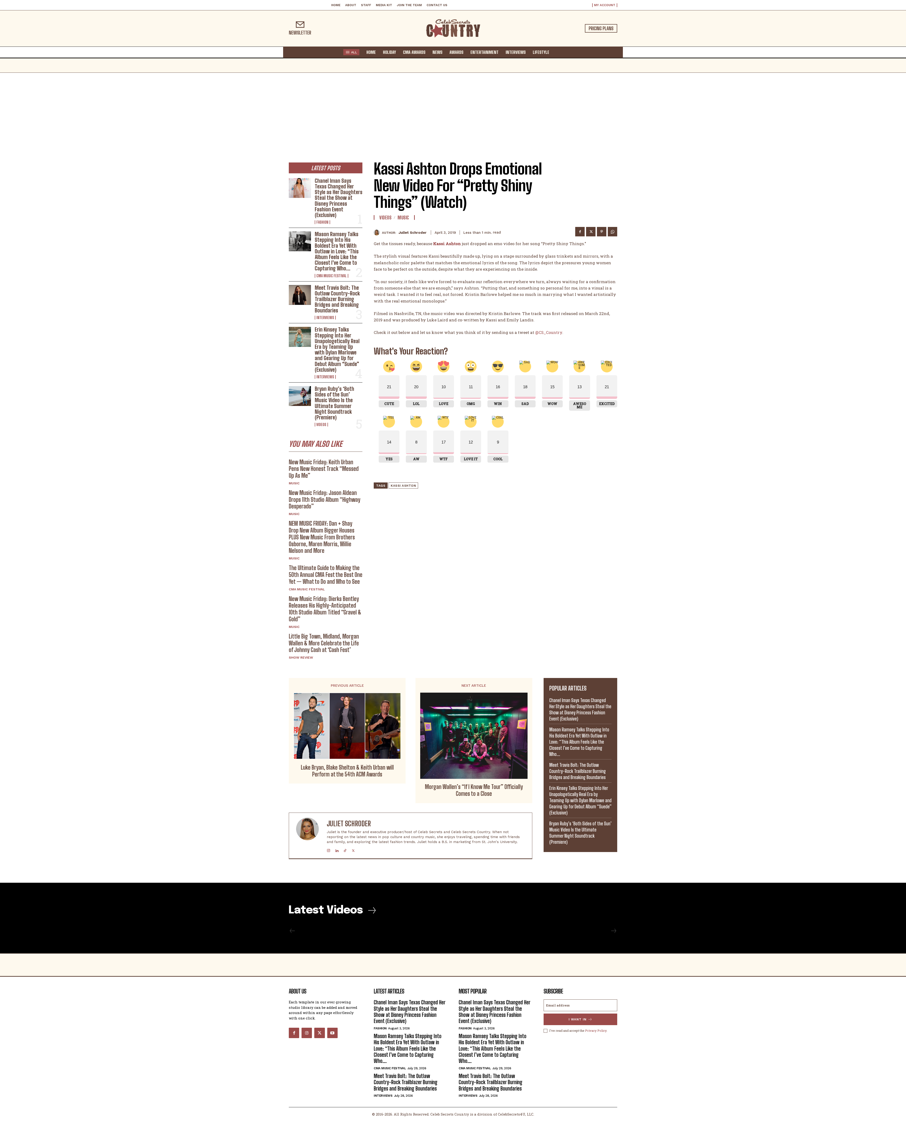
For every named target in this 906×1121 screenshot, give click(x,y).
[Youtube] (332, 1033)
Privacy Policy (596, 1030)
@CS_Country (548, 332)
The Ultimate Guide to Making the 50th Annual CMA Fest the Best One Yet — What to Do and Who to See (325, 574)
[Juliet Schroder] (378, 232)
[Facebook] (580, 231)
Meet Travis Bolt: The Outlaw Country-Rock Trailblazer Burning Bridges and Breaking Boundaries (337, 299)
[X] (591, 231)
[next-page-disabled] (613, 930)
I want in (578, 1019)
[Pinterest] (601, 231)
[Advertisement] (453, 108)
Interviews (325, 318)
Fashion (322, 222)
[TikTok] (345, 849)
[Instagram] (328, 849)
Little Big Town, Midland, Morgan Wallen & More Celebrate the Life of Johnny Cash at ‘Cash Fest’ (324, 643)
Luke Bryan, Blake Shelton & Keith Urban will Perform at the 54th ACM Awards (347, 771)
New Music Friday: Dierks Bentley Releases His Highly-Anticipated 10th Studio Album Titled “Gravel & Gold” (325, 608)
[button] (557, 52)
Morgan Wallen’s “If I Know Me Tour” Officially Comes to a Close (474, 790)
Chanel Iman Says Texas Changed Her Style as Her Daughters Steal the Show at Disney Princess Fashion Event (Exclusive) (338, 198)
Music (294, 483)
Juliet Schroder (412, 232)
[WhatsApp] (612, 231)
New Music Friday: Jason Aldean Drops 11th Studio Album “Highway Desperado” (324, 499)
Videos (321, 424)
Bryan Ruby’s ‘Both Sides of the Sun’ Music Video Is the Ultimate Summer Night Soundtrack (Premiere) (334, 403)
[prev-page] (292, 930)
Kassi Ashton (403, 485)
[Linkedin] (337, 849)
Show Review (301, 657)
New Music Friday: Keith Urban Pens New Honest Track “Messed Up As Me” (324, 469)
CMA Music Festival (331, 276)
